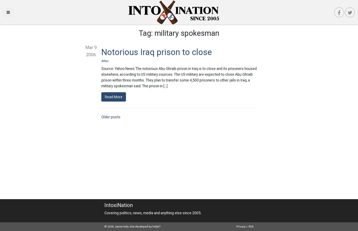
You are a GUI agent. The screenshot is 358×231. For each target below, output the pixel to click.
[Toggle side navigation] (8, 12)
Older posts (110, 117)
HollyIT (156, 226)
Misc (104, 61)
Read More (113, 97)
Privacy (241, 226)
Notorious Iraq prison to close (156, 52)
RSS (251, 226)
